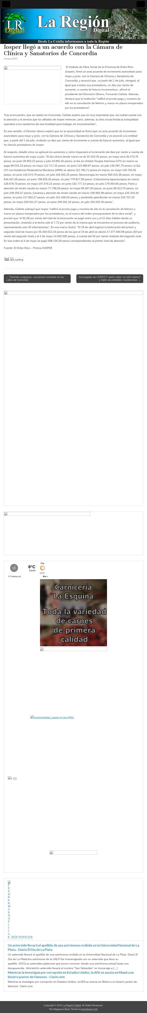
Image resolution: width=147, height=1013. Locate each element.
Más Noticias (22, 937)
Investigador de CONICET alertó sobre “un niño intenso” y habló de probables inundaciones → (110, 279)
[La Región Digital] (73, 26)
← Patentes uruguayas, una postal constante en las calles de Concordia (35, 279)
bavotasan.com (90, 1009)
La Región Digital (72, 1005)
